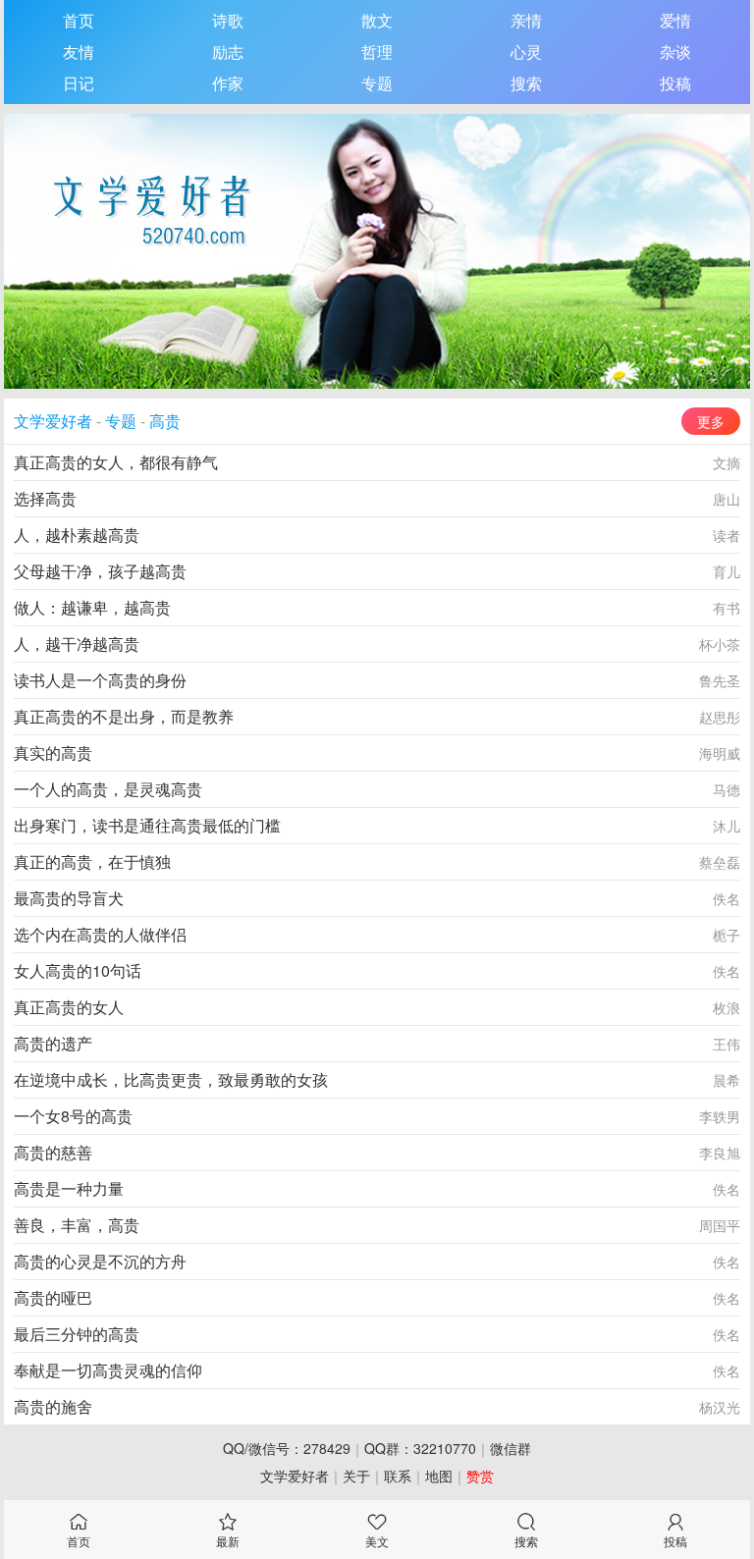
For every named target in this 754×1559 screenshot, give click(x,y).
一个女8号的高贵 (73, 1115)
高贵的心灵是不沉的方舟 (100, 1261)
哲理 (377, 51)
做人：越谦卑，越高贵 (92, 607)
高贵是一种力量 (69, 1188)
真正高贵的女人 (69, 1006)
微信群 (510, 1448)
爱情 (675, 20)
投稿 (675, 83)
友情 (78, 51)
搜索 (526, 83)
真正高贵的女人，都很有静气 (116, 462)
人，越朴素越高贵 (76, 534)
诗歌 (227, 20)
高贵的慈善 (53, 1152)
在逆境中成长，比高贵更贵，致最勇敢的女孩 (171, 1079)
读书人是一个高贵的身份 (100, 680)
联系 (397, 1475)
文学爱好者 (53, 420)
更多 (711, 421)
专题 (377, 83)
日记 (78, 83)
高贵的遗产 (53, 1043)
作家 (227, 83)
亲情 (526, 20)
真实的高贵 (53, 752)
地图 (439, 1475)
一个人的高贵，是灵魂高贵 (108, 789)
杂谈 (675, 51)
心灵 (526, 51)
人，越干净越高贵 (76, 643)
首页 (78, 20)
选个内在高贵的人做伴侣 (100, 934)
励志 (227, 51)
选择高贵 (45, 498)
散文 (377, 20)
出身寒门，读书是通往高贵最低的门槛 (147, 825)
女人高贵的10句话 (77, 970)
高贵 (165, 420)
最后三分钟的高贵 (76, 1333)
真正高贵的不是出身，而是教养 (124, 716)
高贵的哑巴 (53, 1297)
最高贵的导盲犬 (69, 898)
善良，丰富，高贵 (76, 1224)
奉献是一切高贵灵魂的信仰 (108, 1370)
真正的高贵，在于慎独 (92, 861)
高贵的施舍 (53, 1406)
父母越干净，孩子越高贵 (100, 571)
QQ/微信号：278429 (286, 1448)
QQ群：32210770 (420, 1448)
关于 (356, 1475)
